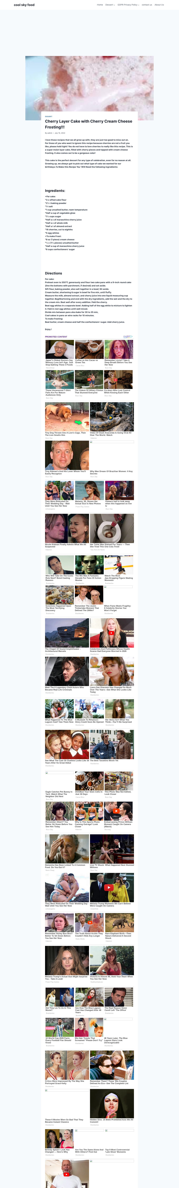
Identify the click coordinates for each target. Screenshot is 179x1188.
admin (49, 133)
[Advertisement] (89, 28)
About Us (159, 5)
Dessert (48, 116)
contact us (147, 5)
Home (100, 5)
